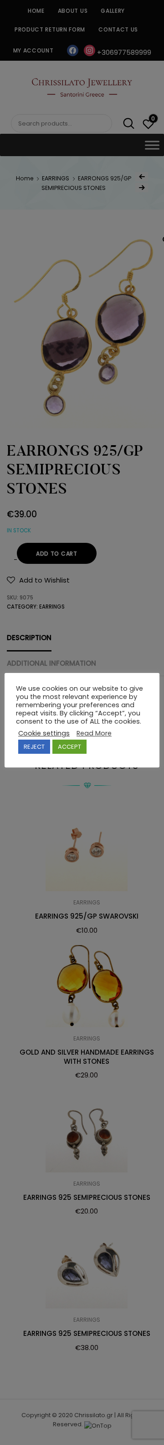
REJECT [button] (34, 746)
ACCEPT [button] (69, 746)
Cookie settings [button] (44, 733)
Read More (94, 733)
